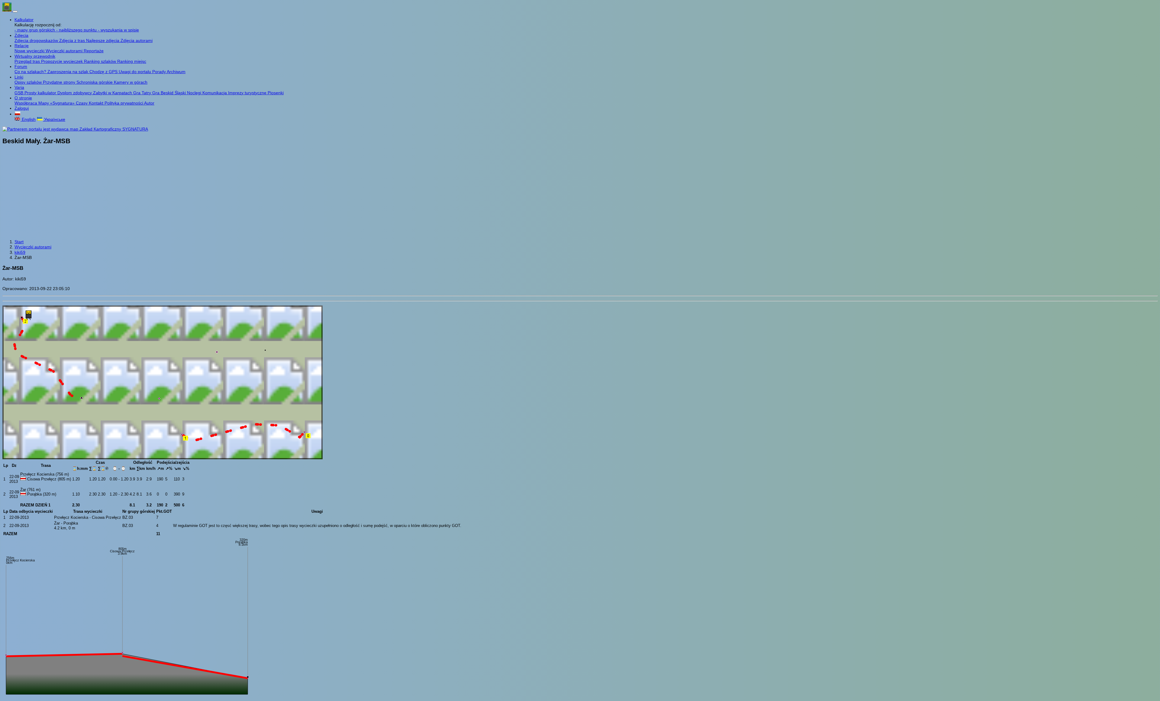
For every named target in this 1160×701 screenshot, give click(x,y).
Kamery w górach (130, 82)
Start (19, 241)
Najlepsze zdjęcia (103, 40)
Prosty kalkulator (40, 92)
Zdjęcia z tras (72, 40)
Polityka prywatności (124, 103)
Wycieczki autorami (65, 50)
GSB (19, 92)
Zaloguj (21, 108)
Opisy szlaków (28, 82)
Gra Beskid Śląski (169, 92)
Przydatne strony (59, 82)
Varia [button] (19, 87)
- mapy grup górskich (35, 29)
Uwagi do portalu (135, 71)
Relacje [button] (21, 45)
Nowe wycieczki (30, 50)
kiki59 (19, 252)
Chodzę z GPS (104, 71)
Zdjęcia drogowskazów (36, 40)
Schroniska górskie (95, 82)
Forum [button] (20, 66)
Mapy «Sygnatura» (57, 103)
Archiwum (176, 71)
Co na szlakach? (30, 71)
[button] (17, 113)
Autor (149, 103)
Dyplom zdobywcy (75, 92)
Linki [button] (18, 77)
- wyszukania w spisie (118, 29)
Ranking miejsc (131, 61)
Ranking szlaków (100, 61)
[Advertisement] (580, 192)
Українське (54, 119)
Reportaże (94, 50)
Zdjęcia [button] (21, 35)
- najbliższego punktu (77, 29)
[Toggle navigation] (15, 11)
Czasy (82, 103)
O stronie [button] (23, 97)
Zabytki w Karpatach (113, 92)
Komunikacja (215, 92)
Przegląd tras (27, 61)
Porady (159, 71)
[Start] (7, 10)
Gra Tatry (142, 92)
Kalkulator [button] (24, 19)
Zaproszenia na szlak (68, 71)
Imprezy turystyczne (248, 92)
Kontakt (97, 103)
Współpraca (26, 103)
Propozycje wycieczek (62, 61)
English (28, 119)
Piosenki (276, 92)
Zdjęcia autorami (137, 40)
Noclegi (194, 92)
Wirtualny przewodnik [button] (34, 56)
